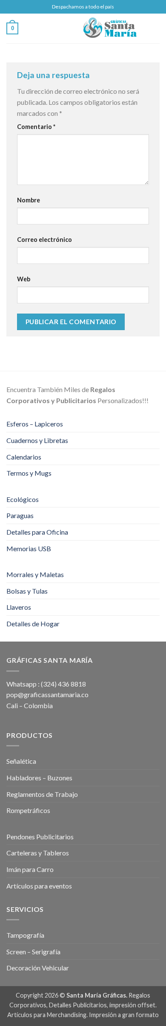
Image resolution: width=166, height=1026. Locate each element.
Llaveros (18, 607)
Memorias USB (28, 548)
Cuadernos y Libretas (37, 440)
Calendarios (23, 457)
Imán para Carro (30, 869)
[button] (23, 28)
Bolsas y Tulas (27, 591)
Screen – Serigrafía (33, 952)
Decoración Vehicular (37, 968)
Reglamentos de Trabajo (42, 794)
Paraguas (20, 515)
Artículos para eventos (39, 886)
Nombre (28, 200)
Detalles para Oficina (37, 532)
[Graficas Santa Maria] (109, 28)
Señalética (21, 761)
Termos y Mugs (29, 473)
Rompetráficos (28, 810)
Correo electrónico (44, 239)
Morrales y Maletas (35, 574)
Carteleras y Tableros (37, 853)
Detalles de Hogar (33, 624)
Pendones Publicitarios (40, 837)
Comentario (36, 126)
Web (23, 279)
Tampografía (25, 935)
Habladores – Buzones (39, 778)
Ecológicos (22, 499)
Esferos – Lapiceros (34, 424)
